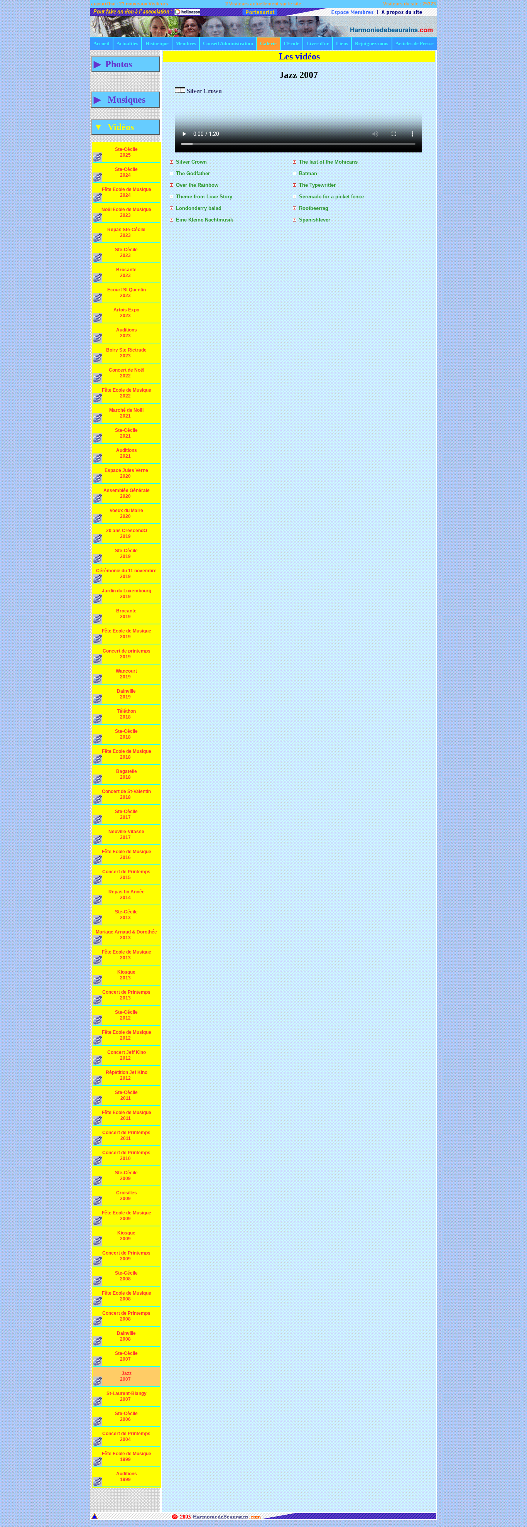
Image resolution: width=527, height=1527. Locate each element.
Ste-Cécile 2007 (128, 1356)
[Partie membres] (352, 12)
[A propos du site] (401, 12)
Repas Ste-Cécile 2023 (126, 232)
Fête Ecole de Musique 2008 (126, 1296)
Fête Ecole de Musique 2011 (126, 1115)
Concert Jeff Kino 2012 (126, 1055)
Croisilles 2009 (129, 1195)
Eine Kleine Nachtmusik (204, 220)
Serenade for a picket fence (331, 197)
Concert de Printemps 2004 (126, 1436)
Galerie (268, 43)
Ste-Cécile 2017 (128, 814)
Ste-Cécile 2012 (128, 1015)
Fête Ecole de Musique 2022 (126, 393)
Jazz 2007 (131, 1376)
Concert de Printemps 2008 (126, 1316)
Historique (157, 43)
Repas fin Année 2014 (126, 894)
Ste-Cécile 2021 (128, 433)
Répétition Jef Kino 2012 (126, 1075)
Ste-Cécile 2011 (128, 1095)
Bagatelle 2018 (129, 774)
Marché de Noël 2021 (126, 413)
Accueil (101, 43)
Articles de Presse (414, 43)
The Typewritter (317, 185)
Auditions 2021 (129, 453)
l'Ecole (291, 43)
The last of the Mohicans (328, 162)
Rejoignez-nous (371, 43)
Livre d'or (317, 43)
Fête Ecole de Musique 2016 (126, 854)
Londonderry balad (198, 208)
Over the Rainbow (197, 185)
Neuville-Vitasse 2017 (126, 834)
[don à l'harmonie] (271, 12)
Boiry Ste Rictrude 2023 (126, 352)
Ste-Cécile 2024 (128, 172)
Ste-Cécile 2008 (128, 1276)
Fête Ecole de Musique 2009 (126, 1215)
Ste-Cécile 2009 (128, 1175)
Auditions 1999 (129, 1476)
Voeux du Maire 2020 (126, 513)
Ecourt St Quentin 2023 (126, 292)
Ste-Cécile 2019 (128, 553)
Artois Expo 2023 (127, 312)
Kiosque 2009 (129, 1235)
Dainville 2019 (129, 694)
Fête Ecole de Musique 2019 (126, 633)
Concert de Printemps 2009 (126, 1256)
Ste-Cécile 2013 (128, 914)
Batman (308, 173)
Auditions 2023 (129, 332)
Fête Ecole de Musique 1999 (126, 1456)
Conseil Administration (228, 43)
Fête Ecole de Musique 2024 (126, 192)
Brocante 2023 (129, 272)
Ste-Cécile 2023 (128, 252)
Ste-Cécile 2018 (128, 734)
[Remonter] (94, 1515)
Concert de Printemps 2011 (126, 1135)
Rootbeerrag (313, 208)
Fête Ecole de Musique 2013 (126, 955)
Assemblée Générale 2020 (126, 493)
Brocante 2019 (129, 613)
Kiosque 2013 (129, 975)
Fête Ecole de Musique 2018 (126, 754)
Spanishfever (314, 220)
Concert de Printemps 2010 (126, 1155)
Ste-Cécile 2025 (128, 152)
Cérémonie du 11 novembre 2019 (126, 573)
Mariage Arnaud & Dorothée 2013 (126, 934)
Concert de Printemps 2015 (126, 874)
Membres (186, 43)
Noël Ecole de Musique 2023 (126, 212)
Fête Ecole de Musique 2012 (126, 1035)
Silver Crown (191, 162)
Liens (342, 43)
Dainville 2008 (129, 1336)
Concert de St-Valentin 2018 (126, 794)
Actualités (127, 43)
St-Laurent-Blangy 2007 (126, 1396)
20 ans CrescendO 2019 (126, 533)
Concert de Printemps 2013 (126, 995)
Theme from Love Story (204, 197)
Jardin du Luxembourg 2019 (126, 593)
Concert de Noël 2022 (126, 373)
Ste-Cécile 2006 (128, 1416)
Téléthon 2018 (129, 714)
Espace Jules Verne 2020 (126, 473)
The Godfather (193, 173)
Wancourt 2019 (129, 674)
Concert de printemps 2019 (126, 654)
